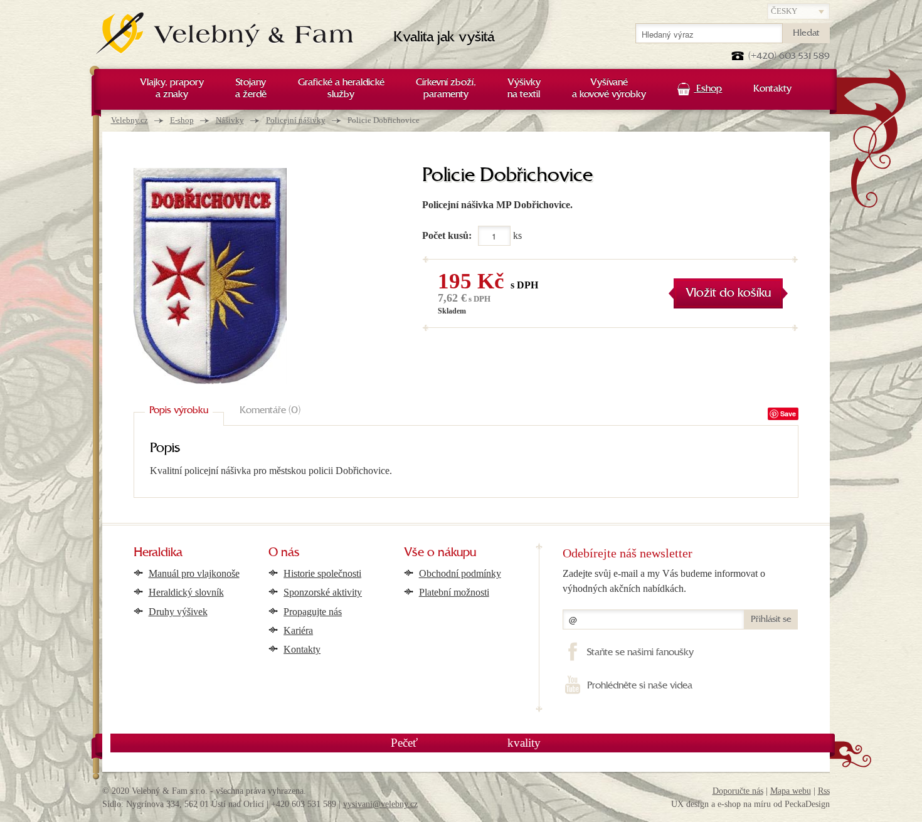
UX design (690, 804)
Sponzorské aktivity (322, 592)
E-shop (182, 120)
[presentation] (179, 411)
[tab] (179, 411)
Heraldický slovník (186, 592)
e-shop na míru (744, 804)
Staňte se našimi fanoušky (640, 653)
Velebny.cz (129, 120)
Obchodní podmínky (460, 573)
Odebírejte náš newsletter (627, 553)
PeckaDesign (807, 804)
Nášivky (230, 120)
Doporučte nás (738, 791)
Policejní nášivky (296, 120)
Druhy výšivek (178, 611)
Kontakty (302, 649)
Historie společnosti (322, 573)
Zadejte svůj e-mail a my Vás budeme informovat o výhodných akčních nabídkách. (664, 581)
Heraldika (158, 553)
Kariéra (298, 630)
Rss (824, 791)
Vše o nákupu (440, 553)
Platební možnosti (454, 592)
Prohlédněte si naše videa (639, 686)
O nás (284, 553)
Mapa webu (790, 791)
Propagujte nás (312, 611)
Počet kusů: (447, 235)
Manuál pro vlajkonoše (194, 573)
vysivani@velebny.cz (380, 804)
